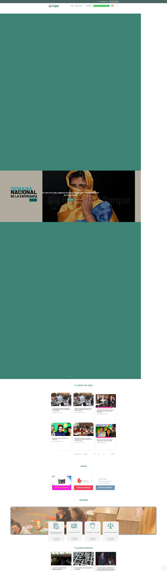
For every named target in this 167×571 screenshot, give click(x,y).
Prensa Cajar (56, 412)
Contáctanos (88, 5)
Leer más (70, 199)
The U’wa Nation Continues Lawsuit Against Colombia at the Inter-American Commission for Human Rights (61, 409)
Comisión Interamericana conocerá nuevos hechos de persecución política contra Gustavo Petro (105, 410)
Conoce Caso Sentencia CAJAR (101, 5)
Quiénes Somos (79, 5)
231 (103, 453)
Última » (112, 453)
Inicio (72, 5)
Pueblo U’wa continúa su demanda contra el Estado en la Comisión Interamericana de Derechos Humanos (83, 409)
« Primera (85, 453)
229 (94, 453)
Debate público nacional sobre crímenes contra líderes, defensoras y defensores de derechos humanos (83, 439)
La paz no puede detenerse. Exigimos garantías (59, 568)
